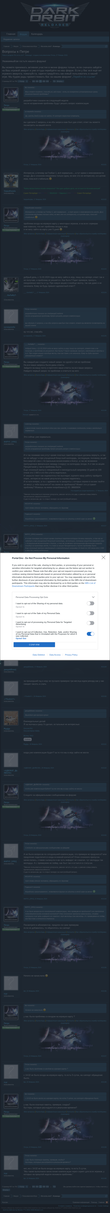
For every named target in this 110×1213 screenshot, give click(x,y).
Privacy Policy (71, 655)
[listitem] (55, 597)
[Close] (104, 558)
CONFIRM (34, 645)
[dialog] (55, 606)
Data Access (55, 655)
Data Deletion (39, 655)
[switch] (90, 603)
